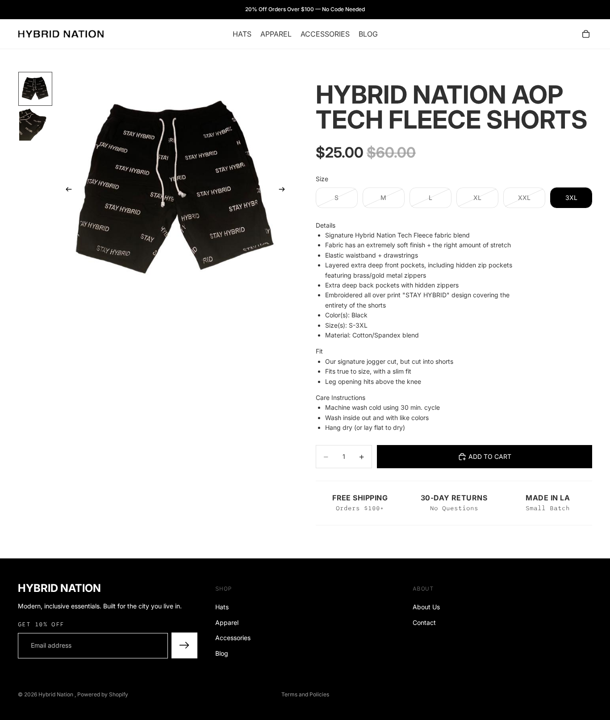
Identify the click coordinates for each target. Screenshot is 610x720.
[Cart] (586, 34)
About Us (426, 607)
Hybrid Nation (56, 694)
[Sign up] (184, 646)
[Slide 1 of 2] (35, 89)
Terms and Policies (305, 694)
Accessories (233, 638)
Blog (221, 653)
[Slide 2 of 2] (35, 124)
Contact (424, 622)
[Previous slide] (66, 190)
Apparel (226, 622)
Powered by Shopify (102, 694)
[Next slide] (284, 190)
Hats (222, 607)
